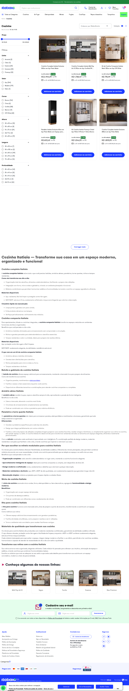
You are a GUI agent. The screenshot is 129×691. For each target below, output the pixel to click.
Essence (9, 66)
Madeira (9, 86)
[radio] (126, 25)
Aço (8, 82)
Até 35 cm (9, 179)
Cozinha (9, 19)
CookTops (82, 14)
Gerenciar (66, 686)
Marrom (8, 110)
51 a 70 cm (10, 130)
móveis (10, 439)
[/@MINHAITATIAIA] (104, 646)
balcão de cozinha (10, 374)
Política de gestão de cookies (33, 689)
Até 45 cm (9, 182)
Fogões (71, 14)
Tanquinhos (111, 14)
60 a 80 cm (10, 136)
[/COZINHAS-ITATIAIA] (104, 641)
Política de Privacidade (55, 618)
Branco (9, 100)
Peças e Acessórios (96, 14)
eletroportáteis (35, 380)
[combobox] (49, 8)
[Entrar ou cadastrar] (104, 8)
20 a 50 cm (10, 169)
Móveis (61, 14)
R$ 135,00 (4, 42)
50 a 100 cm (10, 149)
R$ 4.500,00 (26, 42)
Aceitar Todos (104, 686)
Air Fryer (37, 14)
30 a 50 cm (10, 123)
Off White (9, 113)
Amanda (8, 59)
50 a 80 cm (9, 126)
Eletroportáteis (49, 14)
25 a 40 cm (10, 172)
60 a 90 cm (10, 156)
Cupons (123, 14)
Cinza (8, 103)
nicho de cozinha (10, 483)
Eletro (7, 89)
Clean (8, 63)
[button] (15, 55)
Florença (9, 72)
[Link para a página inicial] (3, 19)
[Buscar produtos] (76, 7)
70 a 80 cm (10, 159)
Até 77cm (9, 133)
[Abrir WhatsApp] (3, 688)
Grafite (9, 107)
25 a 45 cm (10, 176)
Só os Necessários (85, 686)
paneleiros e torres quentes (14, 416)
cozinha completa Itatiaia (13, 273)
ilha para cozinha (10, 507)
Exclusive (9, 69)
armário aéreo (9, 395)
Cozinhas (26, 14)
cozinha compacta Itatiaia (50, 322)
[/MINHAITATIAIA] (104, 636)
